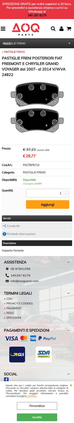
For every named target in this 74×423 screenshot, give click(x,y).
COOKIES (31, 396)
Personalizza (37, 406)
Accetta (37, 417)
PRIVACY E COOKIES (19, 303)
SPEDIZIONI (13, 317)
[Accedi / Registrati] (62, 28)
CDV (9, 298)
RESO (10, 313)
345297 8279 (20, 275)
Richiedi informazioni (21, 234)
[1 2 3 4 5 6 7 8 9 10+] (47, 193)
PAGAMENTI (14, 308)
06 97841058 (20, 269)
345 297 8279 (37, 15)
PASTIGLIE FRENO (14, 43)
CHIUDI (71, 385)
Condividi (13, 226)
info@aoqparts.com (25, 281)
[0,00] (69, 28)
